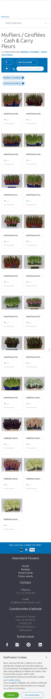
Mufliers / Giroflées (12, 78)
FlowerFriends (25, 573)
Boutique (25, 569)
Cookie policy (13, 680)
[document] (25, 673)
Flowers (6, 17)
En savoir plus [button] (32, 695)
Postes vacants (25, 576)
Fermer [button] (11, 695)
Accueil (25, 566)
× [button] (46, 657)
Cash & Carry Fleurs (12, 83)
